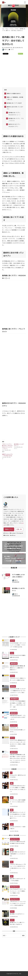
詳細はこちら (9, 529)
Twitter (7, 533)
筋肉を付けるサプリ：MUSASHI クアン (15, 125)
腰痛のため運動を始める (14, 93)
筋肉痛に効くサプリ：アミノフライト (16, 120)
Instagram (20, 533)
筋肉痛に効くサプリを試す (14, 103)
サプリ (12, 49)
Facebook (13, 533)
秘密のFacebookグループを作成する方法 (7, 455)
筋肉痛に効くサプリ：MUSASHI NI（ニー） (15, 114)
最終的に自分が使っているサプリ (15, 108)
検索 (23, 935)
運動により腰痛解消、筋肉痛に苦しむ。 (15, 98)
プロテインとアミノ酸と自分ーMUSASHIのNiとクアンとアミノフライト (7, 446)
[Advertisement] (14, 71)
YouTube (7, 535)
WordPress (12, 535)
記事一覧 (19, 529)
